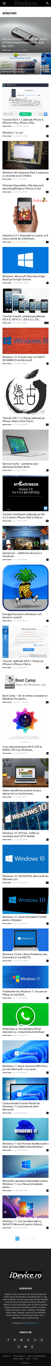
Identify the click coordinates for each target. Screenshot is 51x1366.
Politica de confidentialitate (36, 1356)
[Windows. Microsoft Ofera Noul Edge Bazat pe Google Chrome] (25, 260)
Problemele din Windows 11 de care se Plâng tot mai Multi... (24, 993)
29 (47, 702)
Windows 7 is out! (12, 132)
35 (47, 126)
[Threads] (32, 1346)
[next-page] (33, 1239)
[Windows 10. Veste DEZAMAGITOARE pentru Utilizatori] (25, 901)
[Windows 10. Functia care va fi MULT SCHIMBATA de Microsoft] (25, 341)
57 (47, 424)
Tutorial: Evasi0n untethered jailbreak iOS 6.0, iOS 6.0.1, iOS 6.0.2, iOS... (23, 318)
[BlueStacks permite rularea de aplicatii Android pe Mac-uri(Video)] (20, 64)
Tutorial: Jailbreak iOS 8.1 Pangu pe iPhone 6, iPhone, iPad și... (22, 663)
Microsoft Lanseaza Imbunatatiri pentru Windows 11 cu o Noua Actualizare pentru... (25, 1184)
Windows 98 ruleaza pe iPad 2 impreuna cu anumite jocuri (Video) (25, 174)
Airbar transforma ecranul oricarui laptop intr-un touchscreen (21, 792)
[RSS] (28, 1339)
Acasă (4, 10)
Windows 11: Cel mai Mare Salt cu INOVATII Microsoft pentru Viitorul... (23, 1223)
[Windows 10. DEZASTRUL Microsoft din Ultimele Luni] (25, 859)
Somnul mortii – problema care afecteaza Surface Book (20, 465)
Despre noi (7, 1356)
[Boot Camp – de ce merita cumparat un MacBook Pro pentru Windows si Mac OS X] (25, 683)
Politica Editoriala (19, 1356)
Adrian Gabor (6, 50)
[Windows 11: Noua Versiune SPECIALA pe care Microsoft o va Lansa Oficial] (25, 1051)
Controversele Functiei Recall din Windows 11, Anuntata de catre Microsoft (21, 1106)
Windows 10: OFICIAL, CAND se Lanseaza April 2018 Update (20, 835)
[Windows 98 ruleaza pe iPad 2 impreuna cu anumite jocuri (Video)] (25, 155)
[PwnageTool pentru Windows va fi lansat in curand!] (25, 588)
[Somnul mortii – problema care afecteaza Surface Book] (25, 445)
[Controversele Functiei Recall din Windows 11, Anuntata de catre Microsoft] (25, 1089)
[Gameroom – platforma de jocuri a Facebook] (25, 538)
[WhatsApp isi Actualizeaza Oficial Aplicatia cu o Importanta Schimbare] (25, 1014)
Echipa (28, 1359)
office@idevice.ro (32, 1323)
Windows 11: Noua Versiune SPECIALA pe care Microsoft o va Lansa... (25, 1068)
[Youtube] (25, 1346)
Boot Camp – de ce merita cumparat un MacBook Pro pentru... (25, 697)
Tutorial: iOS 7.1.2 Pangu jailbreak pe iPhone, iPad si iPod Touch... (23, 420)
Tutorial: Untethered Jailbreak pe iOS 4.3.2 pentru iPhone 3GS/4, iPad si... (23, 516)
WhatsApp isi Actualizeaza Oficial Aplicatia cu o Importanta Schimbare (23, 1030)
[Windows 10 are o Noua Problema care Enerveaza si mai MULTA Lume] (25, 939)
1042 (46, 323)
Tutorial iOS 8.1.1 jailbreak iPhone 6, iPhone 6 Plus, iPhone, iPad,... (23, 121)
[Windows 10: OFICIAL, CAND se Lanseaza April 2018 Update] (25, 816)
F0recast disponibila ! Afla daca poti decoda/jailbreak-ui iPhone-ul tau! (23, 187)
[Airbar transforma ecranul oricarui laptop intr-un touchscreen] (25, 772)
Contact (35, 1359)
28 (47, 192)
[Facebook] (8, 1339)
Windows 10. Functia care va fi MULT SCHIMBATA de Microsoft (23, 359)
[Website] (41, 1339)
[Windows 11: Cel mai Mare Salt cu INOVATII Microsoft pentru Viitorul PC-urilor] (25, 1206)
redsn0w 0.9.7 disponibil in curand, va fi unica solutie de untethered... (25, 237)
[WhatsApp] (18, 1346)
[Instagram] (14, 1339)
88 (47, 521)
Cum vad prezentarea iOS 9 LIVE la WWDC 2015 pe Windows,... (22, 748)
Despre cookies (18, 1359)
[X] (34, 1339)
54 (47, 667)
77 (47, 883)
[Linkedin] (21, 1339)
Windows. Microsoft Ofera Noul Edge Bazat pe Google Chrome (23, 278)
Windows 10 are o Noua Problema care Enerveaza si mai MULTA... (24, 956)
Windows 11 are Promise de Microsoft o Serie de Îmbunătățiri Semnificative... (25, 1145)
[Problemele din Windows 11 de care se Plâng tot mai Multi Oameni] (25, 977)
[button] (4, 3)
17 (47, 242)
